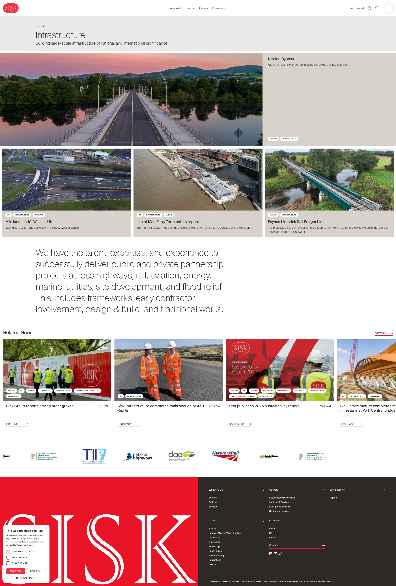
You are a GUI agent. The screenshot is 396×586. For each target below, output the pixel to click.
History (212, 528)
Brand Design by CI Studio (298, 581)
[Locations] (369, 8)
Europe (31, 391)
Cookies (224, 581)
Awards (212, 564)
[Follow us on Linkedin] (271, 554)
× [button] (46, 528)
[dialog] (26, 554)
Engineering (375, 396)
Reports (333, 497)
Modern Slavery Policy (251, 581)
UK (8, 215)
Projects (213, 502)
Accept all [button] (16, 571)
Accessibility (214, 581)
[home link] (11, 8)
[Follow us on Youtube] (276, 554)
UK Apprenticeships (278, 511)
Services (213, 506)
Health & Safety (216, 555)
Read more (28, 545)
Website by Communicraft (321, 581)
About (191, 8)
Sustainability (219, 8)
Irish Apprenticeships (279, 506)
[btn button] (377, 8)
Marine (169, 215)
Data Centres (13, 396)
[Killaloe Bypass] (131, 99)
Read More (13, 424)
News (350, 8)
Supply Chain (215, 551)
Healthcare (268, 391)
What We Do (176, 8)
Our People (214, 542)
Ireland (273, 139)
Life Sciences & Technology (87, 391)
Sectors (40, 26)
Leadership (214, 537)
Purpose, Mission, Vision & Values (225, 533)
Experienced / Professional (282, 497)
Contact (360, 8)
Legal (238, 581)
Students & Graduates (280, 502)
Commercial (45, 391)
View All (380, 333)
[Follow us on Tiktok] (281, 554)
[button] (388, 8)
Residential (300, 391)
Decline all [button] (36, 571)
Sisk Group (214, 546)
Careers (203, 8)
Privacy (232, 581)
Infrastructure (289, 139)
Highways (39, 215)
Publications (215, 560)
